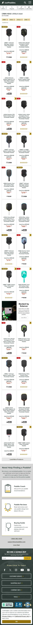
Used (26, 20)
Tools (16, 597)
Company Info (16, 590)
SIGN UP (27, 558)
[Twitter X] (10, 570)
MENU (30, 3)
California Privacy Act (22, 616)
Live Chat (16, 545)
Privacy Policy (7, 616)
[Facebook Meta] (5, 570)
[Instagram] (16, 570)
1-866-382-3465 (16, 539)
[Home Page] (9, 2)
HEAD (11, 20)
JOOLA (19, 20)
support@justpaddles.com (16, 542)
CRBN (4, 20)
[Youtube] (22, 570)
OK (16, 621)
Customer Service (16, 576)
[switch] (29, 8)
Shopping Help (16, 583)
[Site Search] (24, 2)
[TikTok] (28, 570)
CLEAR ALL (5, 22)
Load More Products (16, 459)
